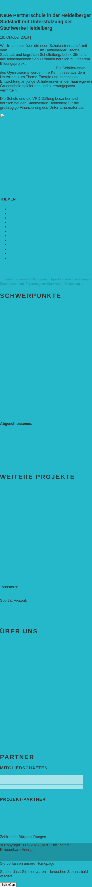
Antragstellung (12, 702)
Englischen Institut (24, 50)
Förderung (15, 693)
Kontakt (11, 725)
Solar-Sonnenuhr (14, 578)
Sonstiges (17, 249)
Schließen (8, 884)
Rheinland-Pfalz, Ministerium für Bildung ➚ (35, 828)
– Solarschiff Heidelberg (20, 596)
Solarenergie (19, 245)
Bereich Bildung (22, 307)
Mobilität (16, 227)
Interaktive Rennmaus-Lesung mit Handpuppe (38, 361)
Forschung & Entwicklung (21, 582)
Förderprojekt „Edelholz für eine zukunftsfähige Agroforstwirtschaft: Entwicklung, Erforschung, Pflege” (39, 397)
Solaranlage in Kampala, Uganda (27, 497)
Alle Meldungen (12, 266)
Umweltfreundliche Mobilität (23, 334)
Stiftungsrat (9, 670)
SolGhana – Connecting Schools (27, 510)
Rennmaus (18, 240)
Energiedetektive (14, 560)
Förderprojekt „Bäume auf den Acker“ (31, 388)
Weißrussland (11, 565)
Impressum (9, 735)
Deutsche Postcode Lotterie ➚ (25, 814)
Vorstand (7, 666)
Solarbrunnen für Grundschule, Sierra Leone (36, 501)
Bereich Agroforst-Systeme (37, 375)
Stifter (5, 661)
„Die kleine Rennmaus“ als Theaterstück (33, 366)
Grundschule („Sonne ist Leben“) (27, 325)
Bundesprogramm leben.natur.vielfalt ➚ (32, 809)
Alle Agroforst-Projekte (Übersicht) (29, 384)
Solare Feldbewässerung (20, 524)
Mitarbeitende (11, 675)
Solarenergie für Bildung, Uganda (27, 506)
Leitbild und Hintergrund (20, 679)
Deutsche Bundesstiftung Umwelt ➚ (30, 823)
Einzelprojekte (21, 533)
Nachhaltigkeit (21, 231)
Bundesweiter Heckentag (21, 428)
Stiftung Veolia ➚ (14, 832)
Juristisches (10, 684)
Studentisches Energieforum (23, 556)
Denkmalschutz (13, 574)
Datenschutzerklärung (18, 739)
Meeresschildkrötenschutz (22, 547)
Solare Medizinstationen (20, 519)
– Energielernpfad (14, 605)
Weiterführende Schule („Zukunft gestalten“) (36, 321)
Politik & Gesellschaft (27, 236)
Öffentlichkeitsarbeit (16, 542)
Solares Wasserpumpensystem (26, 515)
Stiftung (11, 652)
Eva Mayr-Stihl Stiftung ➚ (21, 818)
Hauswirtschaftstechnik (19, 614)
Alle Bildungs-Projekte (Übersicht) (28, 317)
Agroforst (16, 209)
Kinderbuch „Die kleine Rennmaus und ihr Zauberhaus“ (28, 345)
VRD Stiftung (20, 258)
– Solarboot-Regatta (16, 609)
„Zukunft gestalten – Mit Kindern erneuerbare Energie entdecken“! (40, 65)
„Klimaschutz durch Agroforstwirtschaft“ (33, 432)
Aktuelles (14, 642)
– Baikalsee (9, 591)
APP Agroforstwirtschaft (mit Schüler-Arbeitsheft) (41, 339)
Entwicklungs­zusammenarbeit (34, 218)
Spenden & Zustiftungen (32, 716)
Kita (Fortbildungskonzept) (22, 330)
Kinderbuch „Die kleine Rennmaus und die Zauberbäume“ (28, 354)
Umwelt (15, 254)
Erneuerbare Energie (26, 222)
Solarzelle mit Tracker (18, 551)
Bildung (38, 37)
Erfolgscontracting (15, 569)
